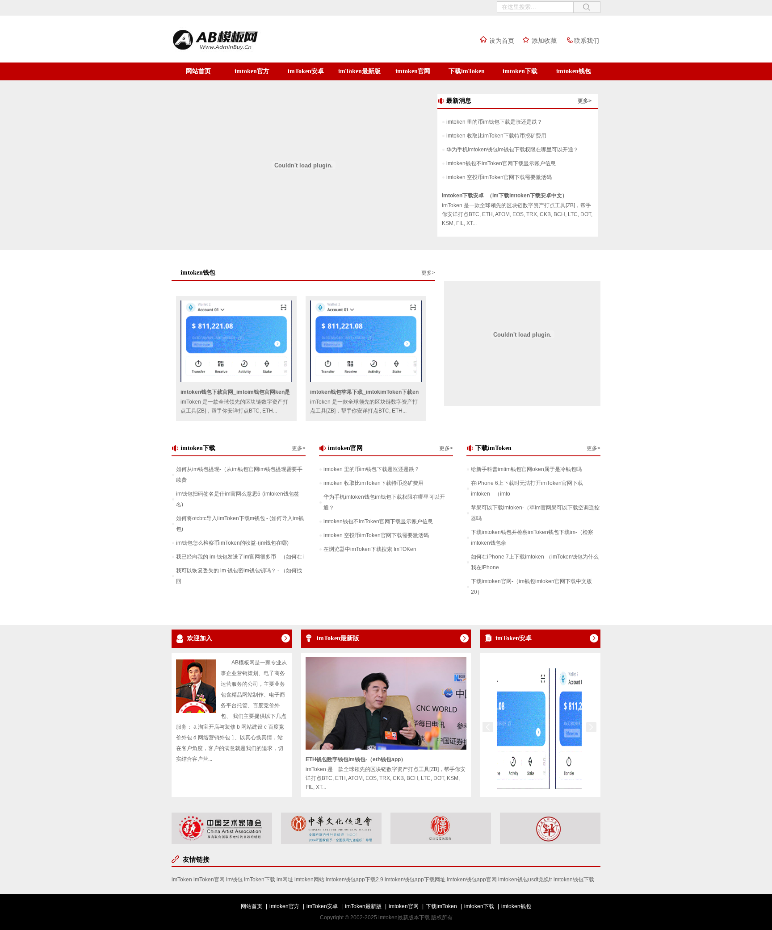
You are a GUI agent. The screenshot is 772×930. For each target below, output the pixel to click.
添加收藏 (544, 40)
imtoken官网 (412, 71)
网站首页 (198, 71)
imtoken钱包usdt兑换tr (525, 879)
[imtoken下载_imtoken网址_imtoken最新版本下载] (234, 50)
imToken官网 (209, 879)
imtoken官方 (252, 71)
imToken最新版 (359, 71)
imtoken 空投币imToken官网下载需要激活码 (499, 177)
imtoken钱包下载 (574, 879)
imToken (182, 879)
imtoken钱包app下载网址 (415, 879)
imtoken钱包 (573, 71)
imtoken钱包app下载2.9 (354, 879)
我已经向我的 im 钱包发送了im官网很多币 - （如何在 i (240, 557)
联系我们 (586, 40)
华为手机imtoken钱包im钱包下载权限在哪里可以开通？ (512, 149)
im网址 (285, 879)
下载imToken (467, 71)
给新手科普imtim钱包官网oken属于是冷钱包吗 (526, 469)
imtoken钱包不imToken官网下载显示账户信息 (501, 163)
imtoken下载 (520, 71)
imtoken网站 (309, 879)
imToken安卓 (306, 71)
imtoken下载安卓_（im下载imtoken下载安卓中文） (504, 195)
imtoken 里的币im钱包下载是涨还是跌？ (494, 122)
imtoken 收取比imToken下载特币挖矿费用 (496, 136)
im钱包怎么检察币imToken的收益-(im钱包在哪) (232, 543)
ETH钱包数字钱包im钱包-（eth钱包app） (356, 759)
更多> (585, 101)
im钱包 (234, 879)
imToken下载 (259, 879)
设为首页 (501, 40)
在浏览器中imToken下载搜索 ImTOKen (369, 549)
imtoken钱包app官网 (472, 879)
